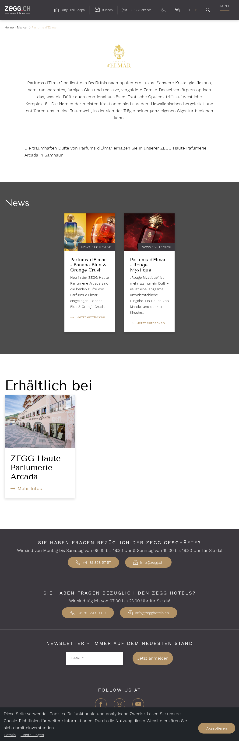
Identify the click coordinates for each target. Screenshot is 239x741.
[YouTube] (138, 706)
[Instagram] (119, 706)
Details (10, 735)
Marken (22, 27)
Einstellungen (32, 735)
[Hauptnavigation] (224, 12)
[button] (163, 10)
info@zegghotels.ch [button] (151, 613)
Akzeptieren (216, 728)
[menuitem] (69, 10)
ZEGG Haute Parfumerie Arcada (36, 467)
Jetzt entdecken (91, 317)
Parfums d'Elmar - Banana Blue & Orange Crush (88, 265)
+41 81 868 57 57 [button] (96, 562)
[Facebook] (101, 706)
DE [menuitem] (191, 10)
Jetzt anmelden (153, 658)
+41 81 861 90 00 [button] (91, 613)
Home (9, 27)
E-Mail (77, 658)
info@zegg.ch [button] (151, 562)
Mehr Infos (30, 488)
